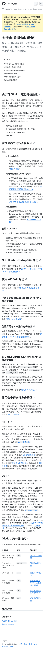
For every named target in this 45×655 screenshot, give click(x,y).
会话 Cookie (8, 228)
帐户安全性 (18, 9)
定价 (35, 644)
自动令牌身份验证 (28, 390)
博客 (11, 646)
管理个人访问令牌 (13, 319)
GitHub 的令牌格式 (14, 538)
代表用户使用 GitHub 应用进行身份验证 (35, 582)
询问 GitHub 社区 (10, 621)
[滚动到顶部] (40, 650)
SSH (4, 475)
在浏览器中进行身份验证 (17, 143)
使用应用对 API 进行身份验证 (17, 326)
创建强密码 (14, 169)
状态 (30, 644)
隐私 (25, 644)
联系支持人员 (9, 624)
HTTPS (6, 421)
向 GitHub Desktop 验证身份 (20, 260)
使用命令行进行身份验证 (17, 397)
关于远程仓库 (13, 414)
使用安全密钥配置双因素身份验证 (23, 202)
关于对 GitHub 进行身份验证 (20, 94)
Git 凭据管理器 (29, 455)
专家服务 (5, 646)
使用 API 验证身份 (13, 279)
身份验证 (9, 9)
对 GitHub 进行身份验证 (33, 9)
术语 (20, 644)
